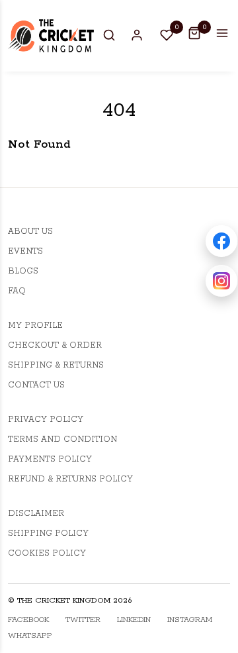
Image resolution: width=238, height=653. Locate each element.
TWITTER (82, 620)
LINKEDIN (134, 620)
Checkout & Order (55, 345)
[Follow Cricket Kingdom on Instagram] (221, 281)
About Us (30, 231)
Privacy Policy (45, 420)
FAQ (17, 291)
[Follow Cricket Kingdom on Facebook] (221, 241)
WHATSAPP (30, 635)
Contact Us (36, 385)
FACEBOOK (28, 620)
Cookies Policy (47, 553)
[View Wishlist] (167, 34)
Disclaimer (36, 514)
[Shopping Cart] (194, 33)
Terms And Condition (62, 439)
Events (25, 251)
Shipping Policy (48, 533)
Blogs (23, 271)
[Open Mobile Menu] (222, 33)
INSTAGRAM (189, 620)
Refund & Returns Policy (70, 479)
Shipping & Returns (56, 365)
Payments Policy (50, 459)
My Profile (35, 325)
